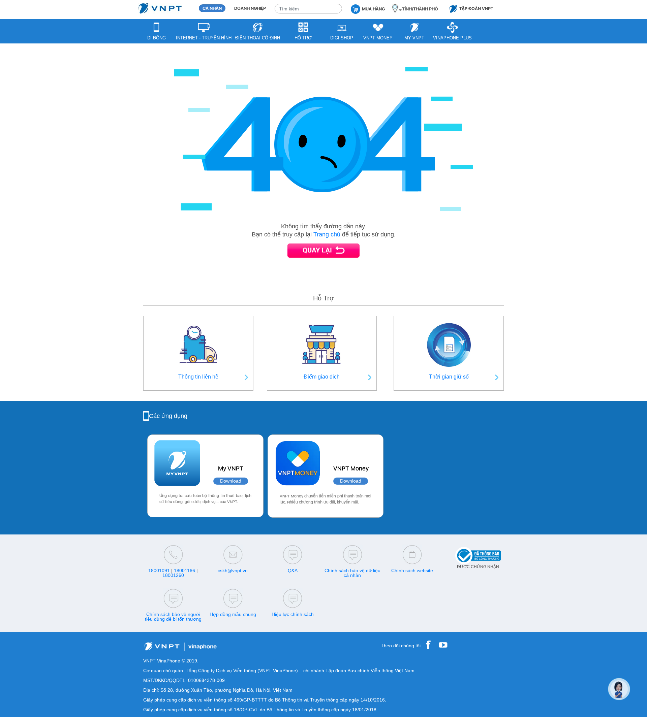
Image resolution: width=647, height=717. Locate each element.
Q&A (293, 570)
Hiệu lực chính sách (293, 614)
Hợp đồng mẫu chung (233, 614)
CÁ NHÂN (212, 8)
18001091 (159, 570)
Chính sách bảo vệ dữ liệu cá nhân (352, 573)
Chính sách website (412, 570)
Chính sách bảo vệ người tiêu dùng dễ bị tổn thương (173, 617)
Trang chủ (326, 234)
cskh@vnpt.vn (233, 570)
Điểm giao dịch (322, 377)
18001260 (173, 575)
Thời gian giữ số (449, 377)
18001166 (184, 570)
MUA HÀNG (373, 8)
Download (230, 481)
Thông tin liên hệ (198, 377)
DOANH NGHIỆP (250, 8)
